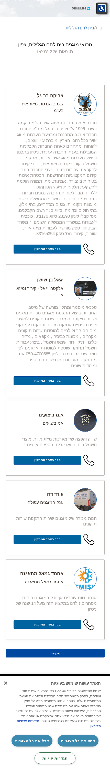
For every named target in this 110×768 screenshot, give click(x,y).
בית (99, 28)
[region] (55, 722)
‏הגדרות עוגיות (54, 758)
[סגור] (5, 683)
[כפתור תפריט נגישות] (102, 8)
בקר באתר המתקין (47, 249)
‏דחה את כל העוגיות (78, 741)
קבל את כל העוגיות (32, 741)
